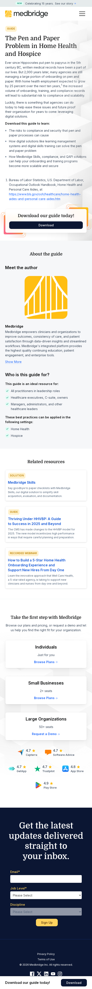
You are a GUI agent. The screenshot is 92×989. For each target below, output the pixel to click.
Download (46, 225)
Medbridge (14, 326)
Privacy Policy (46, 954)
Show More (13, 362)
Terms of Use (46, 959)
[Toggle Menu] (82, 13)
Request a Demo (44, 734)
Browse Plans (44, 662)
